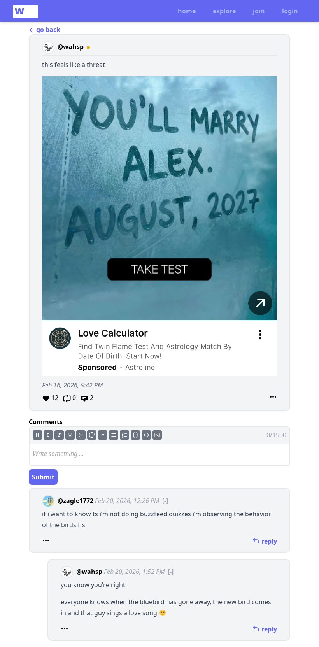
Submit (43, 477)
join (259, 11)
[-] (165, 500)
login (290, 11)
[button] (159, 222)
